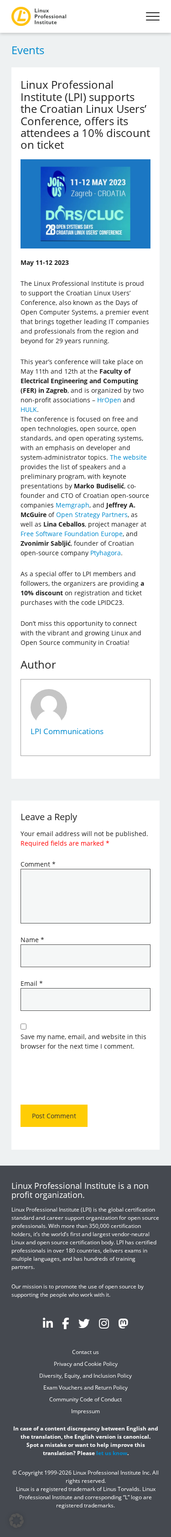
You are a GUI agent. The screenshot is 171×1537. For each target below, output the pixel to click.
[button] (16, 1520)
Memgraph (72, 505)
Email (32, 983)
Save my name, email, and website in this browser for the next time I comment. (83, 1041)
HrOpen (109, 400)
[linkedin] (48, 1323)
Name (32, 939)
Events (27, 49)
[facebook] (65, 1323)
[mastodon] (123, 1323)
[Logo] (38, 16)
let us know (111, 1453)
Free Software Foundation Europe (72, 533)
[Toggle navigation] (153, 16)
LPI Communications (67, 731)
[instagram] (104, 1323)
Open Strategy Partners (92, 514)
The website (128, 457)
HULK (29, 409)
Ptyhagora (105, 552)
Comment (38, 864)
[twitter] (84, 1323)
